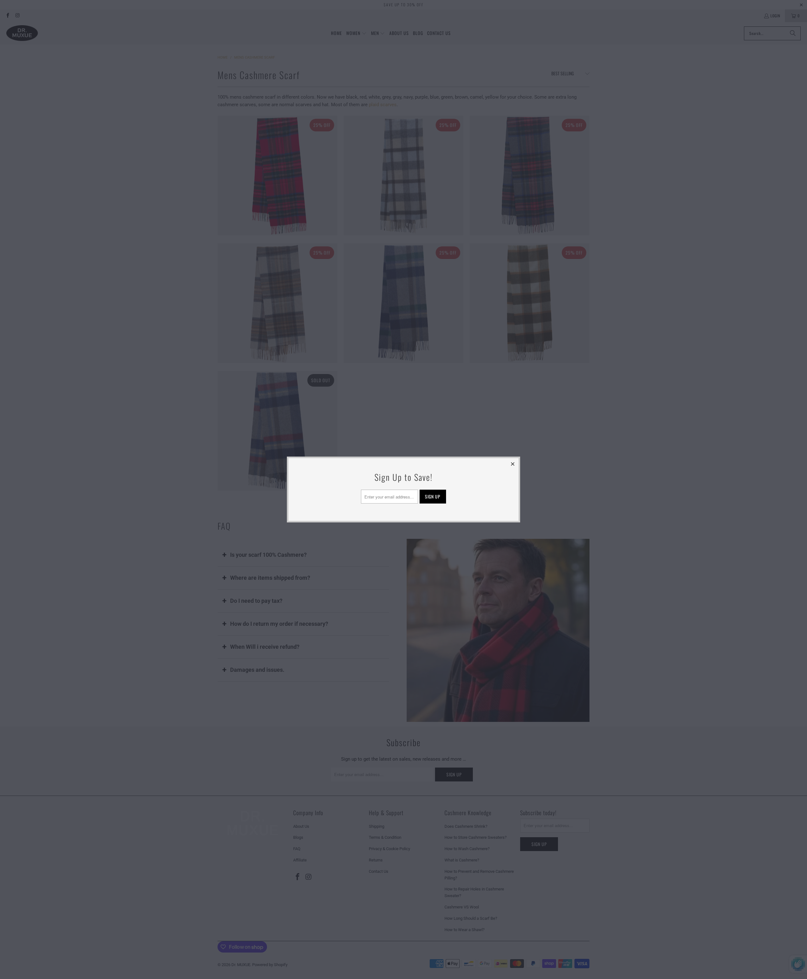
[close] (513, 463)
